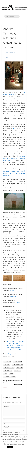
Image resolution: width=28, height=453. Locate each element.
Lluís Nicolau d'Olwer (9, 367)
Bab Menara (7, 364)
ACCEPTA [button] (10, 447)
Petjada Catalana (14, 354)
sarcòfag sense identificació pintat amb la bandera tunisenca (14, 173)
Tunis (6, 373)
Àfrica (7, 57)
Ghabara (13, 296)
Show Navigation (22, 14)
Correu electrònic (6, 425)
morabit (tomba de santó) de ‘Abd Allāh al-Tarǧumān (14, 158)
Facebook (10, 20)
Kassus (12, 290)
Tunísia (11, 373)
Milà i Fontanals (8, 370)
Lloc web (6, 427)
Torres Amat (17, 370)
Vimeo (17, 20)
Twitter (14, 20)
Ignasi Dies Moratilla (10, 52)
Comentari (6, 407)
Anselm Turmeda (18, 361)
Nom (6, 420)
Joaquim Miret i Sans (18, 364)
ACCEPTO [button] (18, 447)
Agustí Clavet (8, 361)
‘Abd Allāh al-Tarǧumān (10, 376)
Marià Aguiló (20, 367)
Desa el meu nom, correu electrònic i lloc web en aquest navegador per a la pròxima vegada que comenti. (13, 432)
